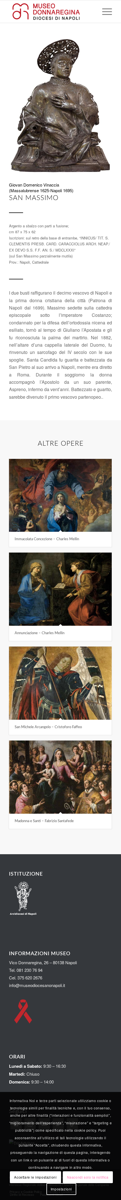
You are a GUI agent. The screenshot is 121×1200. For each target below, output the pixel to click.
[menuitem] (104, 11)
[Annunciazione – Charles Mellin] (60, 589)
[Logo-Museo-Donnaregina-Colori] (50, 11)
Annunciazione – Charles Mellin (39, 633)
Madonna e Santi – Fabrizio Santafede (44, 821)
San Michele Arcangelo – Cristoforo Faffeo (48, 727)
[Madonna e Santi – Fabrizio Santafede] (60, 777)
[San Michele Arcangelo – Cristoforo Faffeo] (60, 683)
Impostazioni (61, 1188)
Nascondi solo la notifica (88, 1177)
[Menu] (104, 11)
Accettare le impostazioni (35, 1177)
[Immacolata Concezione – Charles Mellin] (60, 495)
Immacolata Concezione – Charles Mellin (47, 539)
